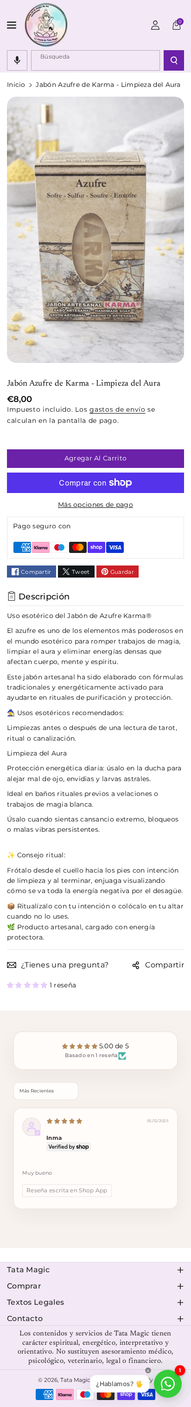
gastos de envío (117, 409)
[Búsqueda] (174, 60)
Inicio (16, 84)
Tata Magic (28, 1269)
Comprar (24, 1286)
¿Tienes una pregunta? (64, 964)
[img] (64, 1121)
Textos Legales (35, 1302)
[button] (12, 25)
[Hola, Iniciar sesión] (155, 25)
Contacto (25, 1318)
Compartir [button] (164, 964)
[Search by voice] (17, 60)
